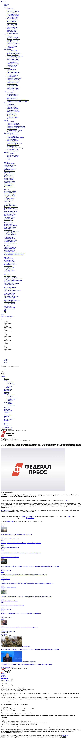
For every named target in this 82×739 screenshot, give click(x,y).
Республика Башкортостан (14, 78)
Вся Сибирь (10, 104)
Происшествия (8, 389)
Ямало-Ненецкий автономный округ (17, 101)
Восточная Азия (10, 631)
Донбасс (6, 152)
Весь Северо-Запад (12, 50)
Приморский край (12, 142)
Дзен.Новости (29, 516)
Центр (5, 7)
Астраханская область (13, 37)
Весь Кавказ (10, 121)
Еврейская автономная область (15, 137)
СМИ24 (64, 737)
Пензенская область (12, 75)
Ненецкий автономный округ (15, 56)
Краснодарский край (12, 40)
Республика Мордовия (13, 81)
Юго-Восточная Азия (6, 427)
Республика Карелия (12, 63)
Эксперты (6, 393)
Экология (6, 392)
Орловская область (12, 24)
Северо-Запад (7, 49)
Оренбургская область (13, 73)
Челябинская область (12, 95)
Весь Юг (9, 36)
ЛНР (8, 158)
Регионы (3, 1)
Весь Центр (10, 8)
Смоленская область (12, 27)
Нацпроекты (7, 390)
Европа (9, 617)
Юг (5, 34)
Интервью (10, 400)
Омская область (11, 113)
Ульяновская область (12, 88)
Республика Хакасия (12, 117)
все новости (4, 634)
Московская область (12, 10)
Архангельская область (13, 52)
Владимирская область (13, 14)
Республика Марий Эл (13, 79)
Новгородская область (13, 60)
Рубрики (3, 376)
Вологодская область (12, 55)
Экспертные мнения (12, 397)
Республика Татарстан (13, 82)
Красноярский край (12, 110)
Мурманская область (12, 59)
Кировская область (12, 71)
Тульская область (11, 31)
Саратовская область (12, 85)
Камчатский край (12, 139)
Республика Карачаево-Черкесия (16, 127)
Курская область (11, 21)
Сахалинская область (13, 145)
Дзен (69, 516)
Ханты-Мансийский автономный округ (18, 100)
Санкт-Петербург (11, 66)
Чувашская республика (13, 89)
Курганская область (12, 97)
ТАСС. (66, 500)
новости (3, 374)
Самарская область (12, 84)
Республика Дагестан (13, 123)
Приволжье (7, 68)
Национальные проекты (29, 661)
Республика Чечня (12, 129)
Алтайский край (11, 105)
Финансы (9, 386)
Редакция (3, 676)
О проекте (3, 673)
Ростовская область (12, 44)
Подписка (9, 403)
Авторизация (4, 678)
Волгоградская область (13, 39)
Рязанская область (12, 26)
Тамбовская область (12, 28)
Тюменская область (12, 98)
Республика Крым (12, 46)
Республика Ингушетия (13, 124)
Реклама (6, 359)
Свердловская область (13, 94)
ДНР (8, 159)
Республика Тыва (12, 116)
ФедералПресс (30, 518)
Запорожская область (13, 155)
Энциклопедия (11, 395)
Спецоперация (26, 646)
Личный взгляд (11, 399)
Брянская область (11, 12)
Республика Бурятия (12, 150)
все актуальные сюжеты (7, 667)
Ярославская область (12, 33)
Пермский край (11, 76)
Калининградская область (14, 53)
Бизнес (6, 380)
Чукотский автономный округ (15, 148)
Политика (6, 379)
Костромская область (12, 20)
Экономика (10, 381)
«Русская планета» (6, 510)
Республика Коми (12, 65)
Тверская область (11, 30)
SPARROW (65, 735)
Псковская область (12, 62)
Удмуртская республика (13, 87)
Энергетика (10, 383)
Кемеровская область (12, 108)
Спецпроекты (7, 402)
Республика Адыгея (12, 42)
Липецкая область (12, 23)
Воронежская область (13, 15)
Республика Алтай (12, 114)
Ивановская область (12, 17)
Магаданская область (13, 140)
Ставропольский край (13, 132)
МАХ (23, 516)
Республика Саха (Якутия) (14, 143)
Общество (6, 387)
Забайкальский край (12, 149)
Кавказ (6, 120)
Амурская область (12, 136)
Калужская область (12, 18)
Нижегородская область (13, 72)
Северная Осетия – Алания (14, 130)
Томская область (11, 118)
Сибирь (6, 103)
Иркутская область (12, 107)
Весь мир (6, 4)
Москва (6, 5)
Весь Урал (10, 92)
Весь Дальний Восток (13, 134)
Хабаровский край (12, 146)
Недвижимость (11, 384)
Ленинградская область (13, 57)
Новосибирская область (13, 111)
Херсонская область (12, 156)
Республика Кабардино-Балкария (16, 126)
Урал (5, 91)
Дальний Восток (8, 133)
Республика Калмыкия (13, 43)
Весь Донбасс (10, 153)
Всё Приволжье (11, 69)
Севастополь (10, 47)
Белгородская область (13, 11)
